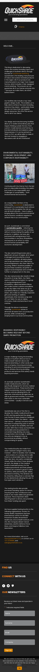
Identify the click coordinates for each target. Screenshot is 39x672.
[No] (36, 664)
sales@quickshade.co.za (13, 543)
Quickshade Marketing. (21, 74)
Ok (19, 668)
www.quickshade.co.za (12, 539)
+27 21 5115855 (9, 541)
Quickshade (18, 205)
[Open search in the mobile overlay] (24, 20)
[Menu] (5, 20)
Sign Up (8, 650)
